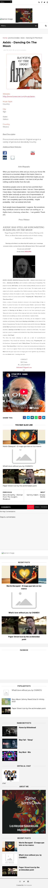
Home (5, 38)
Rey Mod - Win (25, 752)
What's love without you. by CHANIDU (18, 466)
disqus (37, 507)
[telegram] (32, 417)
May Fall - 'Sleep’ (26, 740)
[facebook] (41, 2)
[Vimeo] (5, 159)
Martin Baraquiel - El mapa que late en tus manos (22, 446)
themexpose (28, 885)
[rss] (39, 2)
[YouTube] (33, 154)
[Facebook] (5, 154)
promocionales (14, 38)
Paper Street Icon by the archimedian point (20, 486)
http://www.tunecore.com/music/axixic (19, 96)
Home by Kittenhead (27, 727)
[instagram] (47, 2)
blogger (30, 507)
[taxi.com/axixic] (13, 159)
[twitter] (44, 2)
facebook (44, 507)
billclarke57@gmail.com (24, 367)
